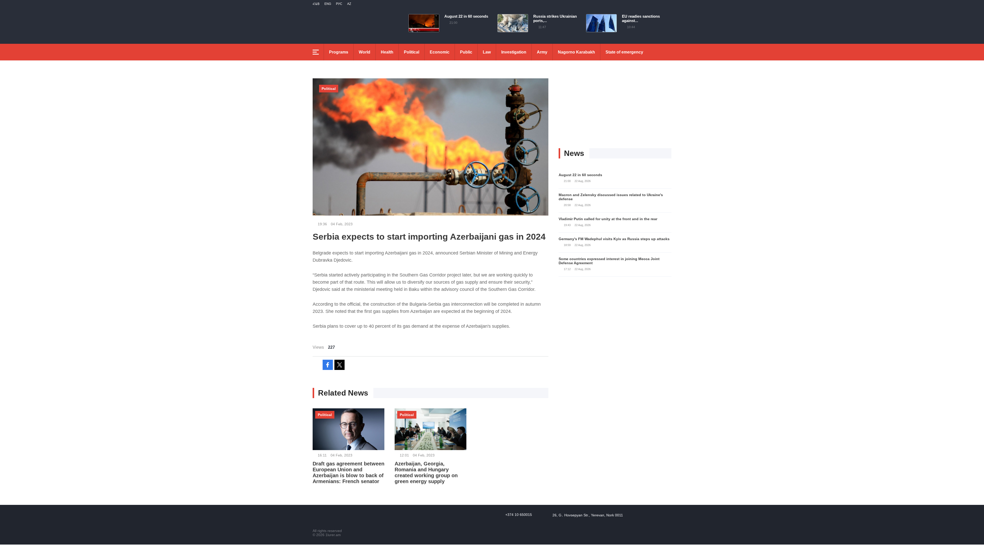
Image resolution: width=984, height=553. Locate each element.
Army (542, 52)
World (364, 52)
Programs (338, 52)
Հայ (316, 4)
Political (411, 52)
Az (349, 4)
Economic (439, 52)
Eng (327, 4)
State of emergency (624, 52)
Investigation (513, 52)
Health (387, 52)
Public (466, 52)
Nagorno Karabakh (576, 52)
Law (487, 52)
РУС (339, 4)
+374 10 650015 (518, 515)
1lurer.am (333, 535)
